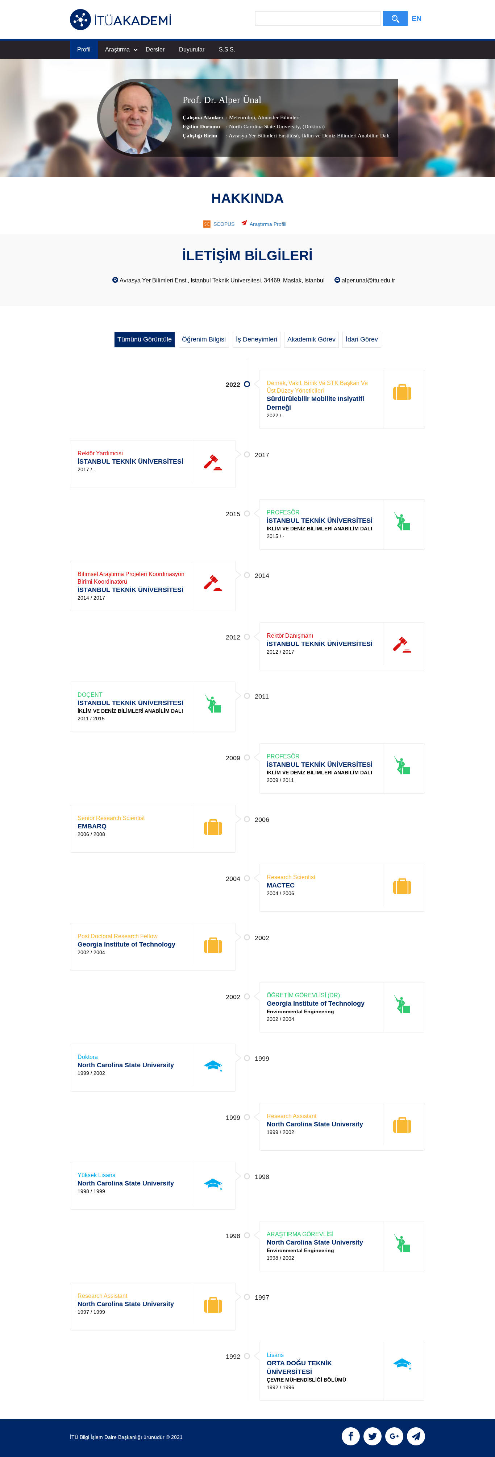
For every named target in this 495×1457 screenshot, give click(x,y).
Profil (84, 49)
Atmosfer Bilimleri (278, 117)
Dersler (155, 49)
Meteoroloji (242, 117)
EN (416, 18)
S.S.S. (227, 49)
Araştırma (117, 49)
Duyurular (191, 49)
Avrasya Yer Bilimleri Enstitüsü (264, 135)
